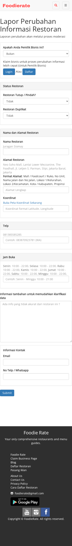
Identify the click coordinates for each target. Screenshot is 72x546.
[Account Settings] (65, 5)
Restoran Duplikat (14, 109)
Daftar (29, 72)
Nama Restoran (13, 141)
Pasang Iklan (19, 470)
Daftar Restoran (21, 466)
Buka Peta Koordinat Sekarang (22, 203)
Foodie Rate (18, 454)
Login (9, 72)
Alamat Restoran (13, 160)
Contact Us (17, 480)
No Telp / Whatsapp (16, 370)
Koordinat (9, 198)
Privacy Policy (19, 483)
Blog (13, 462)
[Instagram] (36, 512)
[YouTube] (26, 512)
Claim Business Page (24, 458)
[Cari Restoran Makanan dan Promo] (55, 5)
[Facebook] (45, 512)
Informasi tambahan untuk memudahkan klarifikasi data (33, 296)
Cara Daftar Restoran (24, 487)
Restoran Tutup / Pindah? (19, 95)
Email (6, 356)
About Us (16, 476)
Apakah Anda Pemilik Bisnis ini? (23, 47)
